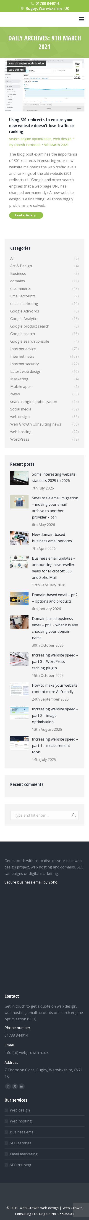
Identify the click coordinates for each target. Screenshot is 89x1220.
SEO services (20, 1143)
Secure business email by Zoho (31, 882)
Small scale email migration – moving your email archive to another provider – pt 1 (55, 507)
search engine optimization (26, 63)
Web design (20, 1110)
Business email (22, 1132)
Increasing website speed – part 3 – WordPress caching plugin (55, 661)
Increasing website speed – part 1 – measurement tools (55, 745)
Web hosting (21, 1121)
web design (16, 69)
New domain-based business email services (52, 537)
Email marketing (24, 1153)
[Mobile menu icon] (81, 19)
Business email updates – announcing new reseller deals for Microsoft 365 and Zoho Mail (53, 568)
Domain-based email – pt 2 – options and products (55, 598)
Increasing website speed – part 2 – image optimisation (55, 715)
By (25, 144)
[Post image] (19, 478)
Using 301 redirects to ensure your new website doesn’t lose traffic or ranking (41, 125)
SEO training (20, 1164)
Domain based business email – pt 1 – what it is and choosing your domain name (55, 628)
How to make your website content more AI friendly (55, 688)
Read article (23, 215)
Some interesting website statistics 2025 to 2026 (54, 477)
